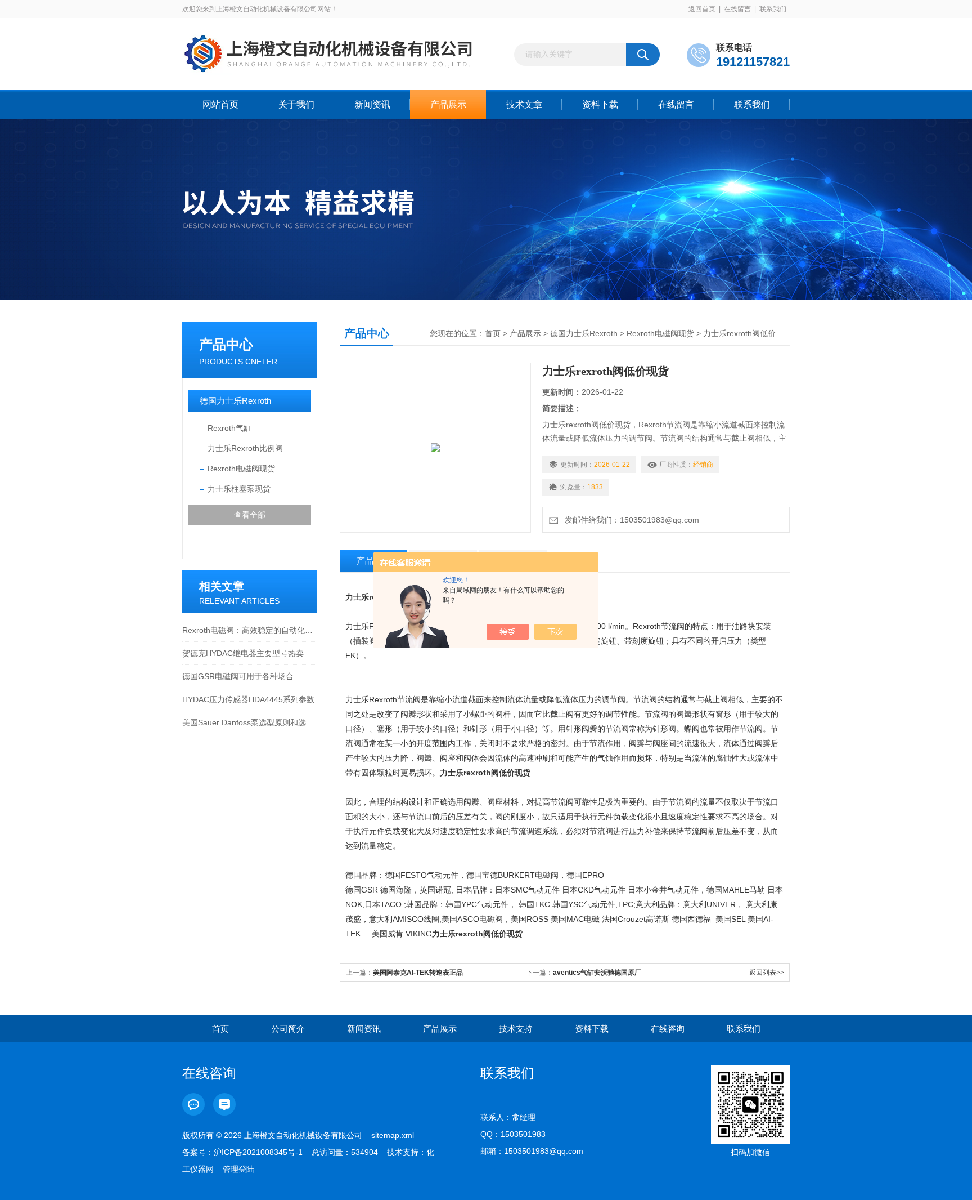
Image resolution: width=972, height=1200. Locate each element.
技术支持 (516, 1028)
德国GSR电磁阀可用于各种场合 (238, 676)
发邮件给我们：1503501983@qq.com (629, 519)
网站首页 (220, 104)
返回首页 (702, 9)
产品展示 (448, 104)
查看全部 (250, 514)
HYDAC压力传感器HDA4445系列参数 (248, 699)
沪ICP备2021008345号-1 (258, 1152)
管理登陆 (238, 1169)
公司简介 (288, 1028)
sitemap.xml (392, 1135)
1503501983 (523, 1134)
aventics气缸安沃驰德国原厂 (597, 972)
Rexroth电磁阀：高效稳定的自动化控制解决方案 (249, 630)
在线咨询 (668, 1028)
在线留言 (737, 9)
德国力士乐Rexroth (235, 400)
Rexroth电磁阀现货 (241, 468)
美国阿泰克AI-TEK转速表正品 (418, 972)
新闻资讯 (372, 104)
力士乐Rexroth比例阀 (245, 448)
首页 (493, 333)
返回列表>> (766, 972)
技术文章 (524, 104)
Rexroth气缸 (229, 427)
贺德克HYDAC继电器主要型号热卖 (243, 653)
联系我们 (772, 9)
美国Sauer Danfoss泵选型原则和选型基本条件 (249, 722)
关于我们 (296, 104)
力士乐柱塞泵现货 (239, 488)
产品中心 (226, 344)
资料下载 (600, 104)
